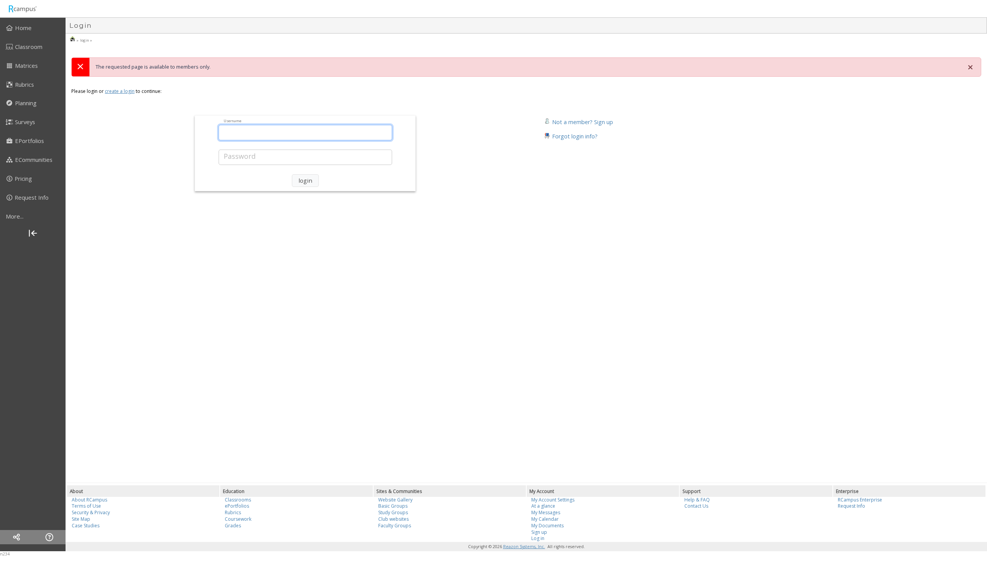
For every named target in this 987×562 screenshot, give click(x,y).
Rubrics (233, 512)
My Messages (545, 512)
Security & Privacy (91, 512)
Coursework (238, 519)
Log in (537, 538)
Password (240, 156)
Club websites (393, 519)
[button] (578, 121)
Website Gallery (395, 499)
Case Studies (85, 525)
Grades (233, 525)
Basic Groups (393, 506)
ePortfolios (237, 506)
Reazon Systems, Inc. (524, 546)
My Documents (547, 525)
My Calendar (545, 519)
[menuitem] (33, 27)
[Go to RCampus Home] (22, 8)
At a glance (543, 506)
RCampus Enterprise (860, 499)
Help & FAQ (697, 499)
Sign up (539, 532)
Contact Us (696, 506)
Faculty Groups (394, 525)
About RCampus (89, 499)
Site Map (81, 519)
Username (232, 120)
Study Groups (393, 512)
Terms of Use (86, 506)
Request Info (851, 506)
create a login (120, 91)
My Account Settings (552, 499)
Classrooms (238, 499)
